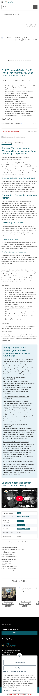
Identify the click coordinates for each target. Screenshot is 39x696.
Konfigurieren (19, 668)
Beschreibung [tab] (7, 143)
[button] (28, 2)
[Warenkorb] (35, 2)
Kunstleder (26, 528)
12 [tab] (29, 60)
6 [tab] (17, 60)
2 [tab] (10, 60)
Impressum (6, 690)
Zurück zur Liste (7, 14)
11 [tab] (27, 60)
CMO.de (29, 694)
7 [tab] (19, 60)
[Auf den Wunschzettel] (33, 25)
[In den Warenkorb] (3, 20)
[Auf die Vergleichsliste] (29, 25)
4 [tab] (13, 60)
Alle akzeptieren (20, 662)
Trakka (19, 513)
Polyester (20, 528)
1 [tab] (8, 60)
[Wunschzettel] (32, 2)
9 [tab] (23, 60)
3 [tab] (11, 60)
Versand (17, 123)
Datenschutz (16, 690)
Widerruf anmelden (19, 633)
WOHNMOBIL (21, 525)
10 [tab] (25, 60)
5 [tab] (15, 60)
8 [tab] (21, 60)
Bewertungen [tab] (21, 143)
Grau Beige (20, 521)
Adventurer (25, 516)
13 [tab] (30, 60)
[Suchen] (35, 7)
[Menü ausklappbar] (2, 1)
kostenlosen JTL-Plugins (16, 694)
